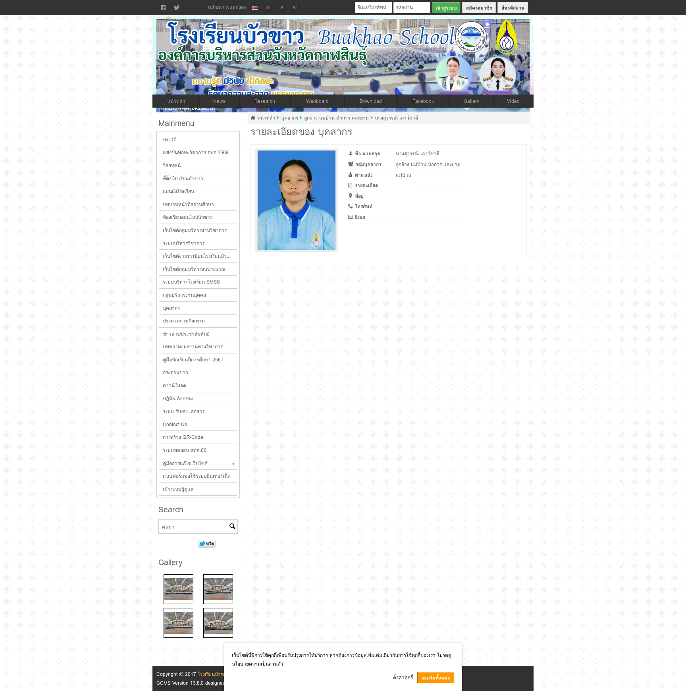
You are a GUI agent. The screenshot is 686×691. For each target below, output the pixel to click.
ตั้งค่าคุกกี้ (403, 677)
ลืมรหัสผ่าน (512, 8)
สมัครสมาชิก (479, 8)
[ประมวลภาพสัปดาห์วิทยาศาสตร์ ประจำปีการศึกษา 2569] (178, 589)
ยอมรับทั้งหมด (436, 677)
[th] (255, 7)
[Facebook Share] (163, 7)
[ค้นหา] (232, 527)
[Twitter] (176, 7)
